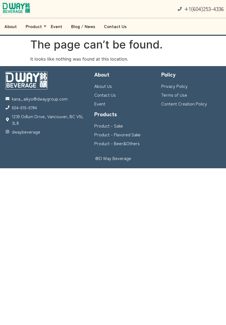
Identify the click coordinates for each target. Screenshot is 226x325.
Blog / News (83, 26)
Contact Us (115, 26)
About (10, 26)
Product (34, 26)
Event (56, 26)
